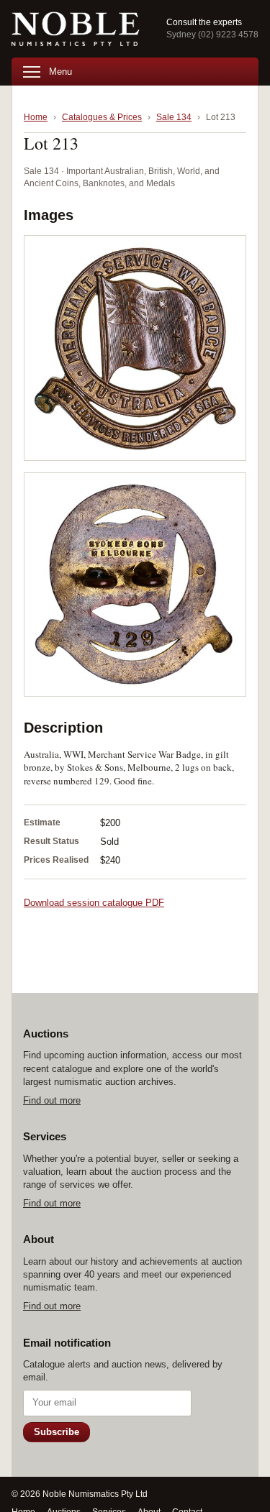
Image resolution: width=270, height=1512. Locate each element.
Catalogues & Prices (102, 117)
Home (36, 117)
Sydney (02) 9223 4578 (212, 34)
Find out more (52, 1100)
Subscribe (56, 1431)
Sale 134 (174, 117)
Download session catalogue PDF (94, 902)
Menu (60, 71)
